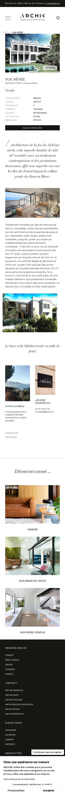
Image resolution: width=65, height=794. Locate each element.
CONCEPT (9, 655)
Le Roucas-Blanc (15, 406)
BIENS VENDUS (12, 660)
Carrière (10, 669)
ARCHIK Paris (12, 695)
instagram (10, 730)
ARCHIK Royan (12, 709)
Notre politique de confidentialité (18, 779)
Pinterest (10, 744)
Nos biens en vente (32, 580)
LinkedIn (9, 739)
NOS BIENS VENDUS (32, 632)
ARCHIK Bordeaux (14, 714)
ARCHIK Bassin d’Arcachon (19, 704)
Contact (9, 674)
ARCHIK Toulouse (14, 700)
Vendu (6, 32)
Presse (9, 664)
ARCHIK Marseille (14, 690)
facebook (10, 735)
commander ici (53, 3)
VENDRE (32, 529)
